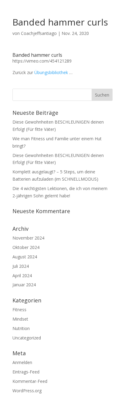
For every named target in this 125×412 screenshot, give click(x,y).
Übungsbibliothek (51, 72)
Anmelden (22, 362)
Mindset (20, 319)
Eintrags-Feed (25, 372)
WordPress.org (27, 390)
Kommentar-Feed (29, 381)
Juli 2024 (20, 266)
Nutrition (21, 328)
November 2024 (28, 238)
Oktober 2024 (25, 247)
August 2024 (24, 257)
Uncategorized (26, 338)
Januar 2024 (24, 285)
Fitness (19, 309)
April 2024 (22, 275)
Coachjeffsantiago (39, 33)
